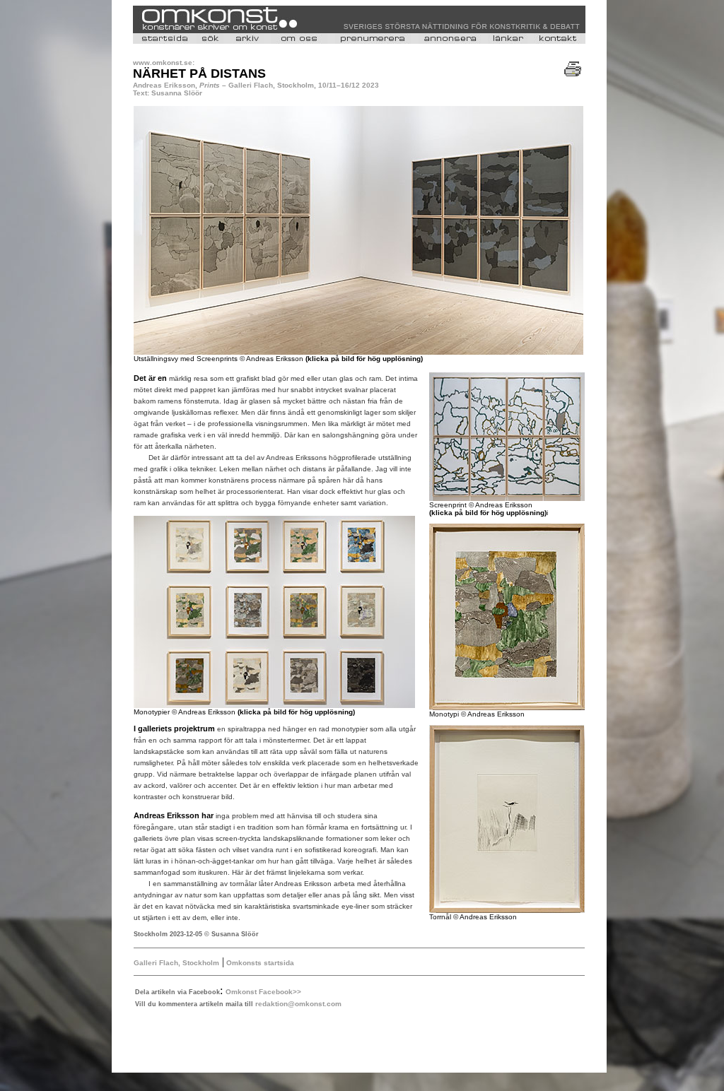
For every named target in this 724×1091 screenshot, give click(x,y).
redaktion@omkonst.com (298, 1004)
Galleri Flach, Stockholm (176, 963)
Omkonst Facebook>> (263, 992)
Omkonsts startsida (259, 963)
